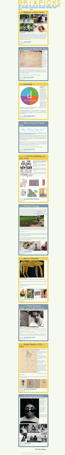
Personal (43, 6)
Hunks (33, 6)
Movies (40, 6)
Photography (29, 41)
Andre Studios (40, 358)
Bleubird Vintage (31, 205)
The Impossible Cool (33, 395)
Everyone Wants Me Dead (35, 48)
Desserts (26, 6)
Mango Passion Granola (25, 142)
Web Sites (20, 9)
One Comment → (22, 300)
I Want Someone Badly (32, 330)
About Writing (29, 116)
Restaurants (57, 6)
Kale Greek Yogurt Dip (39, 142)
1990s (28, 77)
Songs (20, 7)
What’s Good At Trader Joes (32, 124)
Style (35, 389)
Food (28, 149)
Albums (20, 6)
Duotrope (28, 84)
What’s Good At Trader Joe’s (33, 141)
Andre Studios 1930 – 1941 (31, 345)
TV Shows (55, 7)
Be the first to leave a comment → (25, 43)
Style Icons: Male (49, 7)
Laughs (37, 6)
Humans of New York (34, 12)
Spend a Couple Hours (25, 7)
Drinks (30, 6)
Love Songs (33, 337)
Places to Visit (48, 6)
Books (23, 6)
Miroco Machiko (31, 258)
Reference (33, 116)
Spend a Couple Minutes (34, 7)
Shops (33, 149)
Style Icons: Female (42, 7)
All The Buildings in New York (32, 157)
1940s (30, 389)
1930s (28, 389)
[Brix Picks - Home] (39, 2)
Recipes (53, 6)
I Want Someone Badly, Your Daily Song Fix (32, 307)
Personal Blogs (32, 77)
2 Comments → (22, 200)
